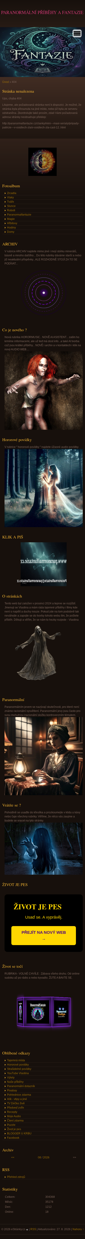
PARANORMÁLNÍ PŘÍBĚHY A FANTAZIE (42, 12)
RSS (33, 1229)
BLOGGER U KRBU (19, 1133)
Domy (10, 231)
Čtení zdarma (15, 1120)
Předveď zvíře (15, 1107)
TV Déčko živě (16, 1103)
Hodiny (11, 227)
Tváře (10, 201)
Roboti (11, 210)
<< (12, 1157)
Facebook (13, 1137)
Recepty (12, 1112)
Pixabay (12, 1090)
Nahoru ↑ (78, 1229)
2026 (46, 1157)
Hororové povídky (18, 1064)
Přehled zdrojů (16, 1177)
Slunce (11, 206)
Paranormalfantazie (19, 214)
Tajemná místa (16, 1060)
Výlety (11, 1077)
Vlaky (10, 197)
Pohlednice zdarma (19, 1094)
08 (39, 1157)
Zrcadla (11, 193)
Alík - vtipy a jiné (17, 1099)
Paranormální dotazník (21, 1086)
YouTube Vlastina (18, 1073)
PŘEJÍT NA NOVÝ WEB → (44, 935)
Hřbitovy (12, 223)
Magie (11, 219)
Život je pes (14, 1129)
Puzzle (11, 1124)
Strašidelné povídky (19, 1069)
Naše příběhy (15, 1081)
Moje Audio (14, 1116)
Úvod (5, 82)
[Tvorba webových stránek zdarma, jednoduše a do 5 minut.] (27, 1230)
